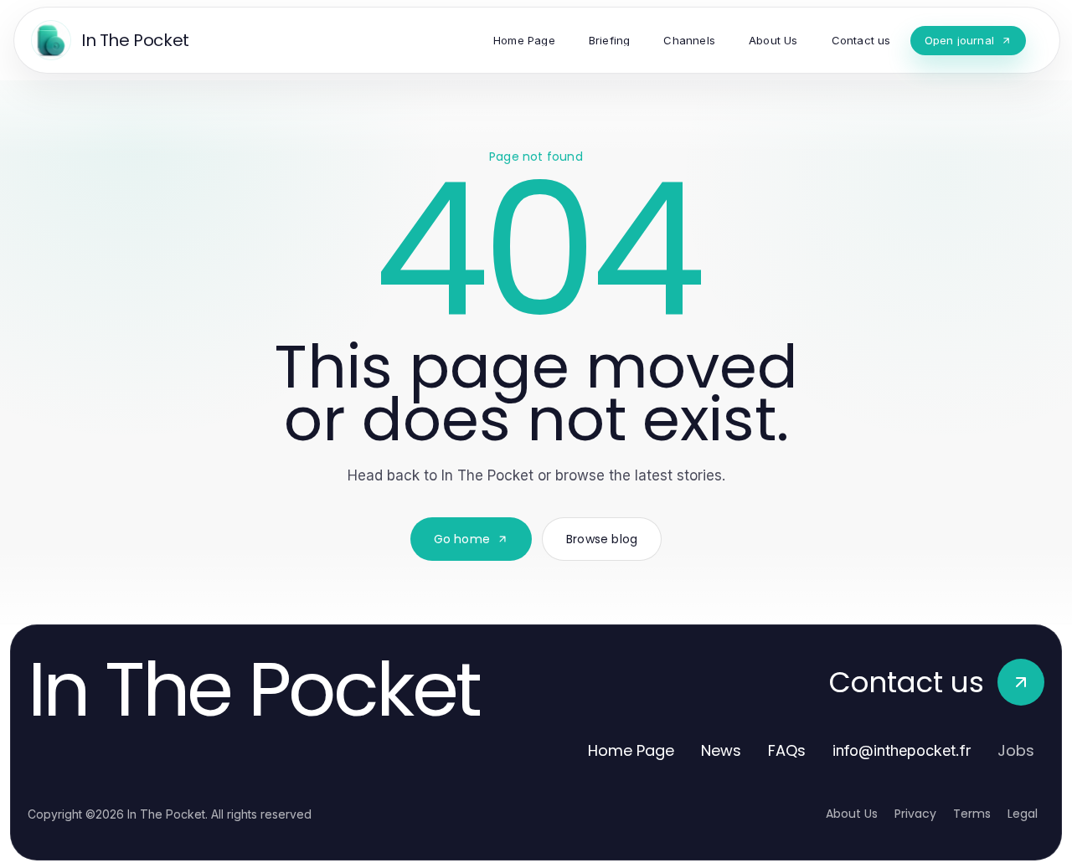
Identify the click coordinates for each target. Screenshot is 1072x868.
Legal (1023, 813)
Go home (462, 539)
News (721, 750)
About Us (852, 813)
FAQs (787, 750)
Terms (972, 813)
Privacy (915, 813)
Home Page (631, 750)
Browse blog (601, 539)
